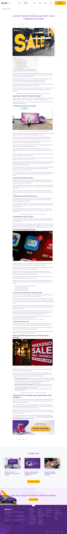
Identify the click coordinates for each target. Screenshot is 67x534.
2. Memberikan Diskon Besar (20, 62)
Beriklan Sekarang (60, 3)
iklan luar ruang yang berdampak (39, 411)
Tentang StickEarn (26, 3)
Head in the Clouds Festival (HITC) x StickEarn (22, 170)
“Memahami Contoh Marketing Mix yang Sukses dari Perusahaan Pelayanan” (28, 319)
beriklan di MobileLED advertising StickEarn (24, 159)
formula (22, 280)
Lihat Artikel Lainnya (33, 481)
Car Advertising (32, 511)
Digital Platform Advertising (40, 522)
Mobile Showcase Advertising (32, 523)
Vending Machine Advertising (41, 516)
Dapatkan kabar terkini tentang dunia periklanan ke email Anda (14, 520)
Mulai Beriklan (33, 499)
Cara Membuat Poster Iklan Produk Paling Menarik (35, 392)
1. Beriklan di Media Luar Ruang (20, 61)
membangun (18, 81)
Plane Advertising (32, 519)
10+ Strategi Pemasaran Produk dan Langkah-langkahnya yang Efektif (35, 93)
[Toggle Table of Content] (35, 58)
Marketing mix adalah (17, 294)
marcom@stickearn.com (19, 515)
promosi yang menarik (28, 99)
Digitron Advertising (41, 514)
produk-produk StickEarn (28, 418)
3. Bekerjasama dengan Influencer (21, 63)
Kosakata (56, 519)
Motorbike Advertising (31, 514)
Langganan (22, 523)
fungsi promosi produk (24, 78)
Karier (56, 517)
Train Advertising (32, 517)
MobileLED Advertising (45, 141)
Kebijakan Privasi (58, 512)
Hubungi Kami (57, 510)
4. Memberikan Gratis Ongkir (20, 64)
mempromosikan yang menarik (36, 369)
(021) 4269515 (8, 515)
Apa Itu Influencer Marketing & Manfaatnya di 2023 (35, 214)
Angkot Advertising (32, 521)
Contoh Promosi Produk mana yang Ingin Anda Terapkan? (25, 70)
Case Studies (48, 512)
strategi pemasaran (17, 181)
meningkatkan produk (41, 310)
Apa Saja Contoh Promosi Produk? (20, 60)
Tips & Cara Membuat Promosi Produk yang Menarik (24, 69)
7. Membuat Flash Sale (19, 68)
